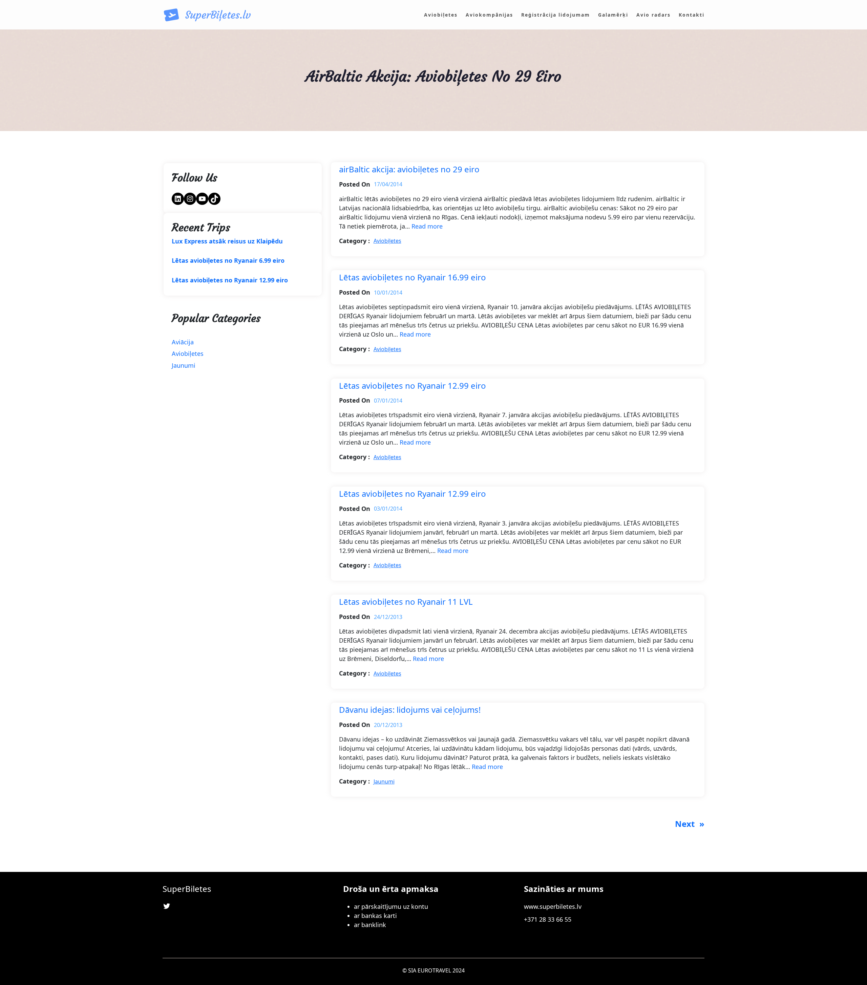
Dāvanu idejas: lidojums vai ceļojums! (410, 710)
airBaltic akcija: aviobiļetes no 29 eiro (409, 169)
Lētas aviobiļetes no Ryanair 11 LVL (406, 602)
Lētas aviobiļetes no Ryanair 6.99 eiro (228, 260)
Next (689, 823)
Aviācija (183, 342)
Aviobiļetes (188, 353)
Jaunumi (183, 365)
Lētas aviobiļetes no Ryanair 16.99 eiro (412, 277)
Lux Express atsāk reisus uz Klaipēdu (227, 241)
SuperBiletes (187, 888)
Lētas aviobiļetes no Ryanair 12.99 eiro (230, 280)
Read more (427, 226)
